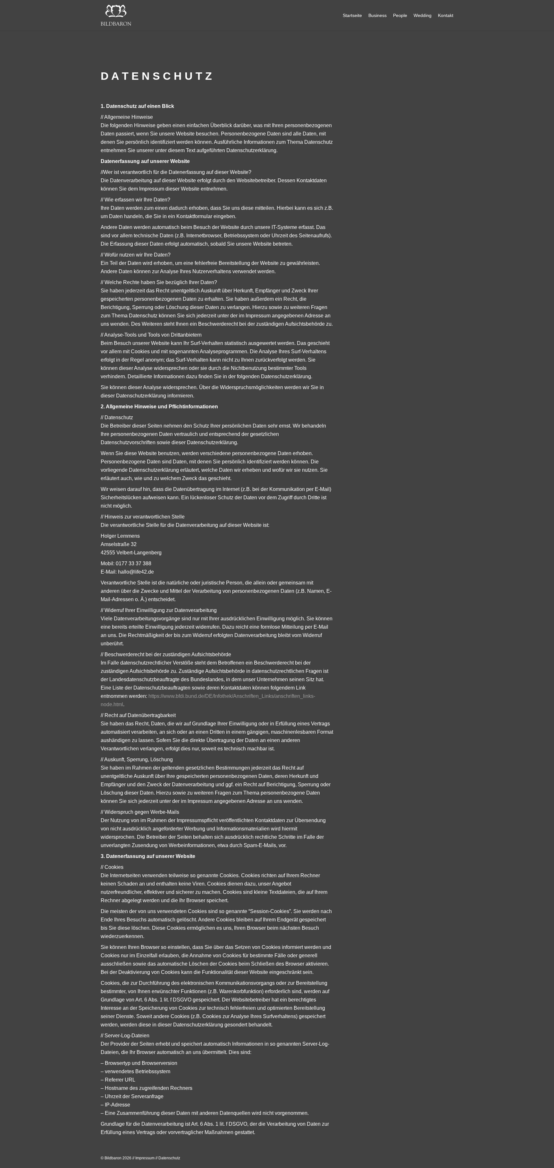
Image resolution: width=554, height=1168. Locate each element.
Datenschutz (169, 1158)
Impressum (145, 1158)
